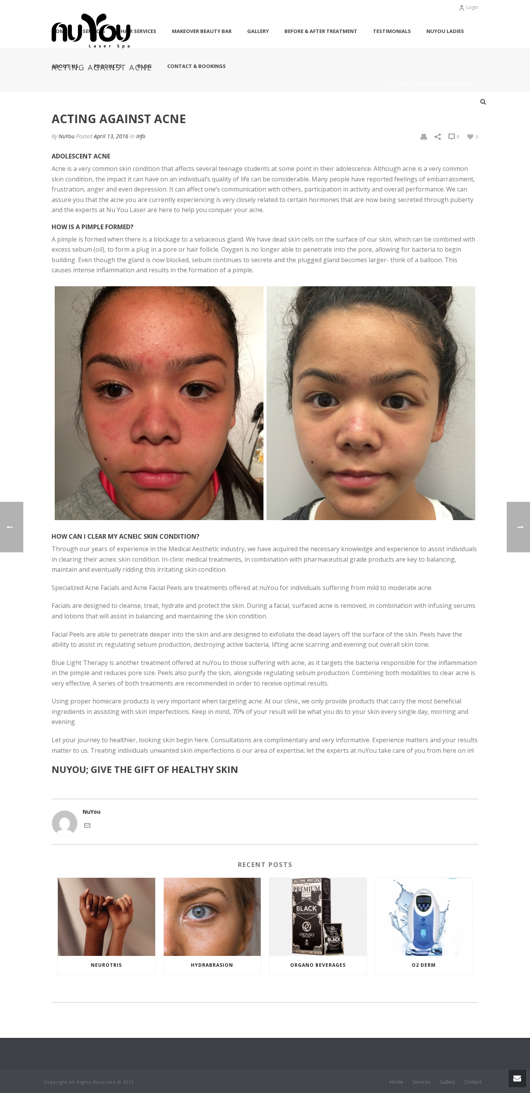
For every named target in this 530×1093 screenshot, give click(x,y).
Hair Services (138, 31)
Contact (473, 1082)
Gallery (258, 31)
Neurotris (106, 965)
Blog (144, 66)
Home (396, 1082)
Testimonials (392, 31)
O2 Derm (424, 965)
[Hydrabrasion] (212, 917)
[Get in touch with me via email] (87, 824)
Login (472, 7)
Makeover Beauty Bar (202, 31)
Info (140, 136)
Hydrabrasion (212, 965)
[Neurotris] (106, 917)
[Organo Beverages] (318, 917)
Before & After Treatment (320, 31)
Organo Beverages (318, 965)
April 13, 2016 (111, 136)
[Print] (424, 136)
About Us (65, 66)
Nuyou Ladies (445, 31)
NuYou (66, 136)
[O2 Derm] (424, 917)
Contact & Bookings (196, 66)
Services (421, 1082)
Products (108, 66)
